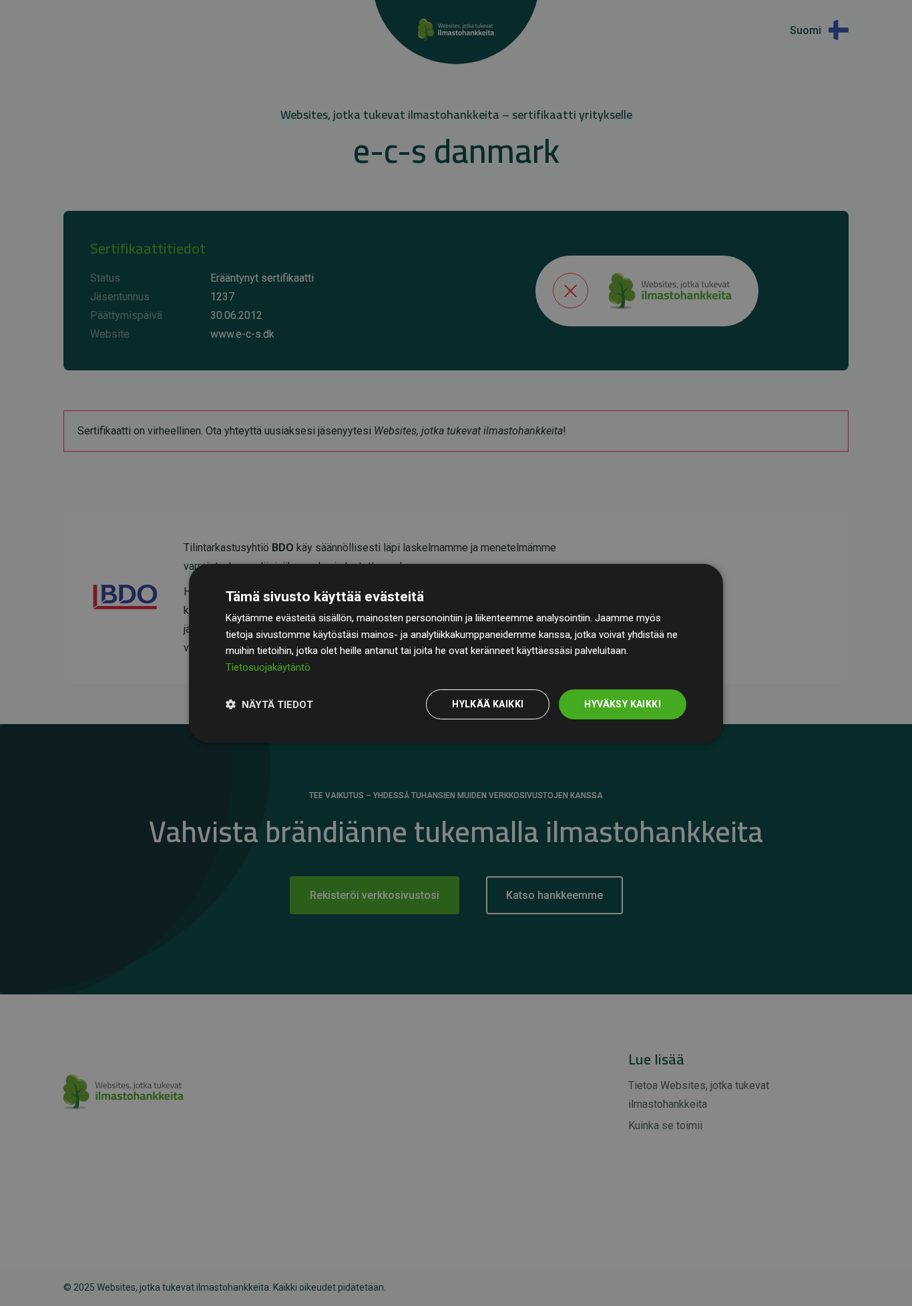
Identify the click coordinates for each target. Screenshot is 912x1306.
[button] (269, 704)
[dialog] (456, 652)
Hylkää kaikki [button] (487, 704)
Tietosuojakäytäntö (268, 667)
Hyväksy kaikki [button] (622, 704)
